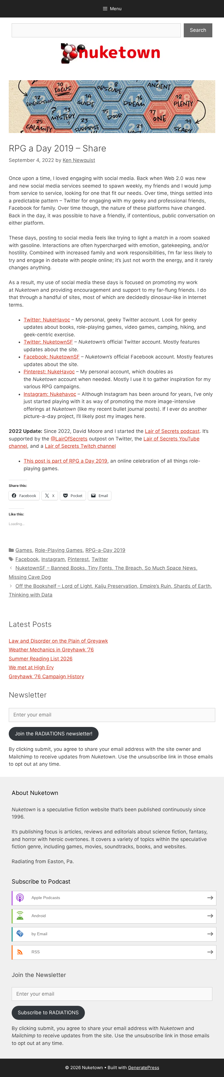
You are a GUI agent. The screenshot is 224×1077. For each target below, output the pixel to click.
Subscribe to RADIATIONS (48, 1012)
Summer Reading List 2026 (41, 659)
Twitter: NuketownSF (48, 342)
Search (198, 30)
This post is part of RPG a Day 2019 (65, 461)
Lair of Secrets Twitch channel (80, 446)
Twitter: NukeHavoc (47, 320)
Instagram (53, 559)
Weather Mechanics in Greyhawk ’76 (51, 650)
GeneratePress (143, 1067)
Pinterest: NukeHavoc (49, 372)
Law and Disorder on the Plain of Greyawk (58, 641)
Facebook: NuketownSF (52, 357)
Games (23, 550)
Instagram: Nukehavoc (50, 394)
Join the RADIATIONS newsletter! (53, 734)
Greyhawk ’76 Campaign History (46, 676)
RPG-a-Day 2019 (105, 550)
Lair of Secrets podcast (172, 431)
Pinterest (78, 559)
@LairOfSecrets (69, 439)
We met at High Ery (31, 667)
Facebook (26, 559)
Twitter (100, 559)
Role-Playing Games (59, 550)
